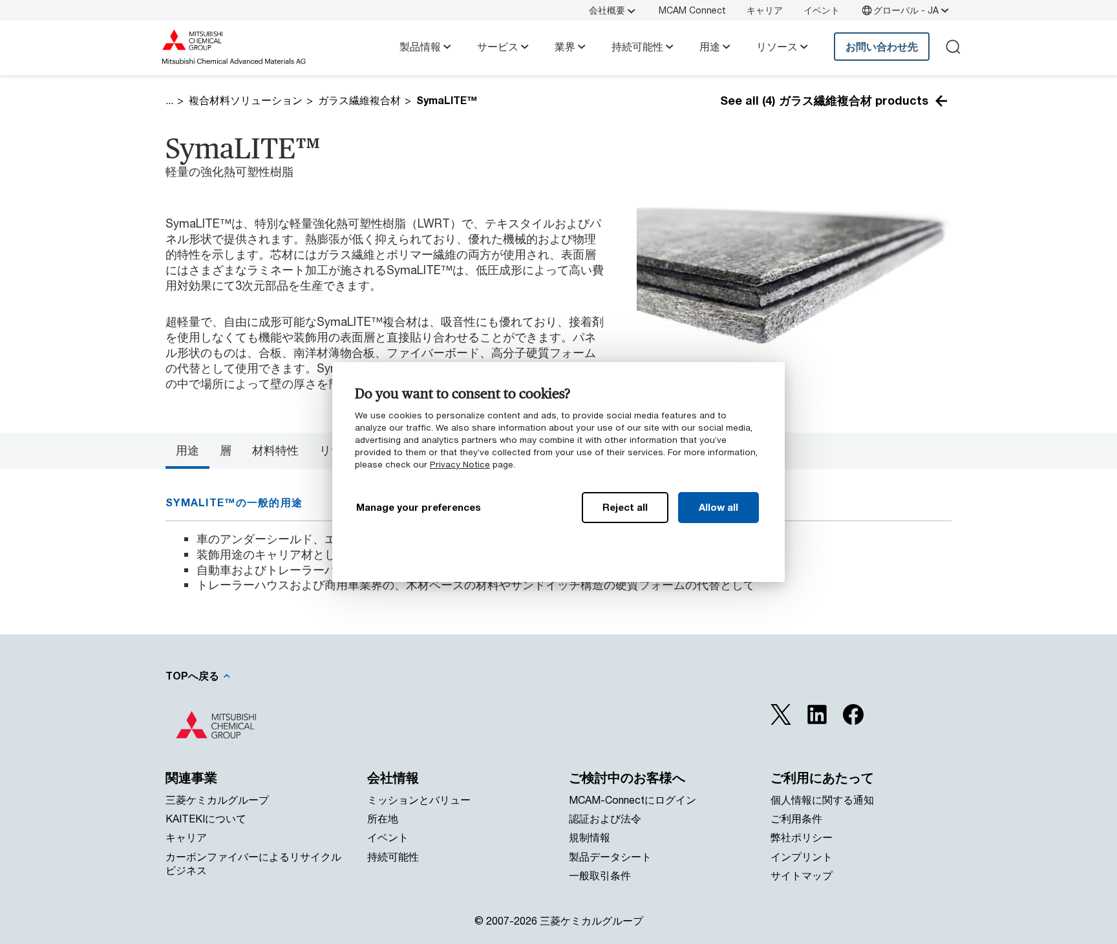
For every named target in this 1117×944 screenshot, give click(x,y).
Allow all (718, 507)
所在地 (382, 818)
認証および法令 (605, 818)
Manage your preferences (418, 507)
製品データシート (610, 856)
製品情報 (420, 46)
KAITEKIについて (205, 818)
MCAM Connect (692, 10)
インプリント (802, 856)
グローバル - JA (906, 10)
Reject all (625, 507)
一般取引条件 (600, 875)
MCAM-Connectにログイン (632, 799)
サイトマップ (802, 875)
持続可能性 (637, 46)
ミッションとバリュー (419, 799)
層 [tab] (225, 450)
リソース (777, 46)
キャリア (765, 10)
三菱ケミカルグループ (217, 799)
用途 (709, 46)
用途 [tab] (187, 450)
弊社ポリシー (802, 837)
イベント (821, 10)
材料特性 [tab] (275, 450)
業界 (565, 46)
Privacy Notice (460, 464)
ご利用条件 (796, 818)
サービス (497, 46)
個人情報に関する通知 (822, 799)
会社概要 (607, 10)
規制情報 (589, 837)
